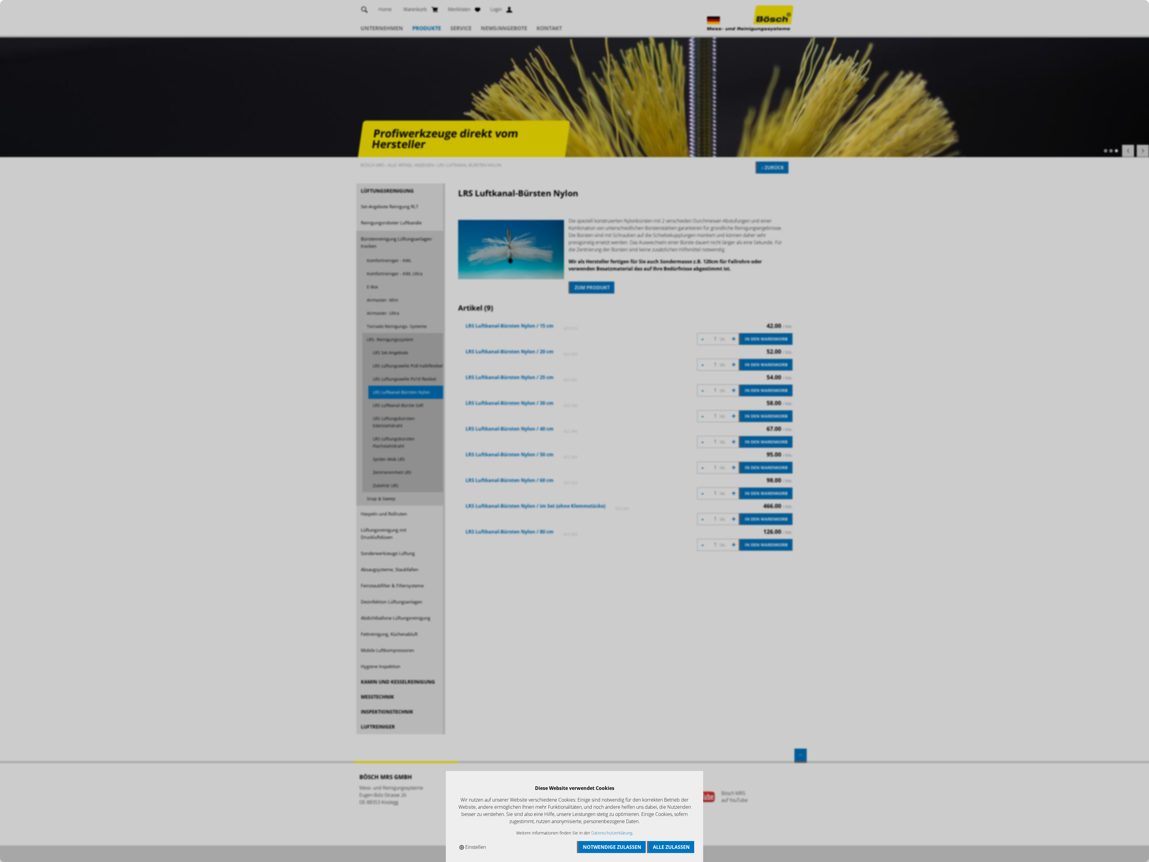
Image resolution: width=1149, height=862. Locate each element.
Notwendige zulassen (612, 847)
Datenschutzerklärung (611, 833)
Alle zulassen (671, 847)
